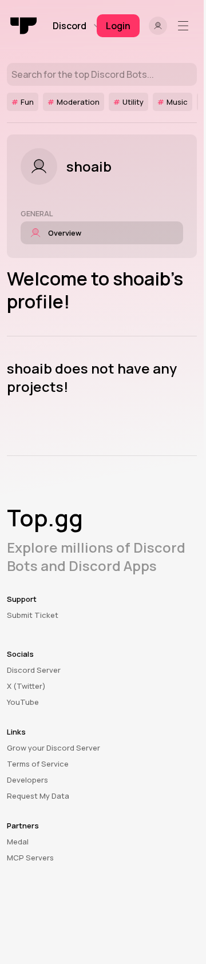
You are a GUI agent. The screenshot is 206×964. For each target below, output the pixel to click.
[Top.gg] (24, 26)
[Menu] (185, 26)
